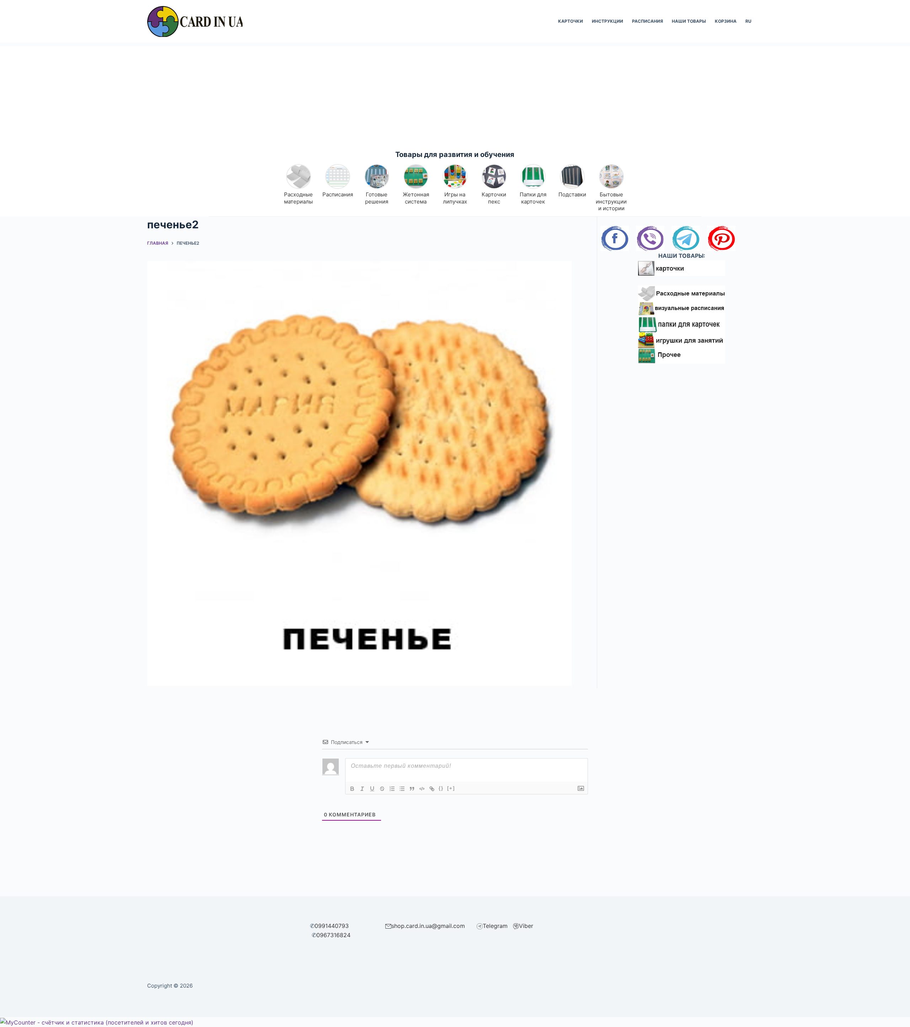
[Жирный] (352, 788)
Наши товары (689, 21)
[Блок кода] (422, 788)
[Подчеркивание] (372, 788)
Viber (526, 925)
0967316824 (333, 935)
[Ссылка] (432, 788)
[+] (451, 788)
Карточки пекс (494, 198)
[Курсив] (362, 788)
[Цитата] (412, 788)
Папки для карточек (533, 198)
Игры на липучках (455, 198)
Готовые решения (376, 198)
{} (441, 788)
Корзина (726, 21)
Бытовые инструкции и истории (611, 201)
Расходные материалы (298, 198)
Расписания (647, 21)
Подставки (572, 194)
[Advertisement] (455, 96)
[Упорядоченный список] (392, 788)
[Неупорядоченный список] (402, 788)
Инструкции (607, 21)
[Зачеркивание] (382, 788)
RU (748, 21)
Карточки (570, 21)
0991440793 (332, 925)
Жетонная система (416, 198)
